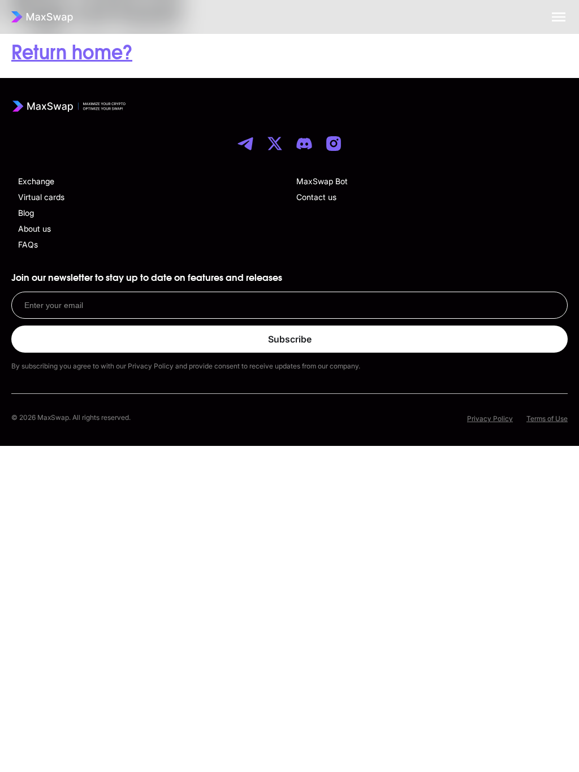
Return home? (71, 53)
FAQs (28, 244)
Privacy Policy (490, 418)
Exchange (36, 181)
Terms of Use (547, 418)
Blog (26, 213)
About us (34, 228)
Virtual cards (41, 197)
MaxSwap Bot (322, 181)
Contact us (316, 197)
